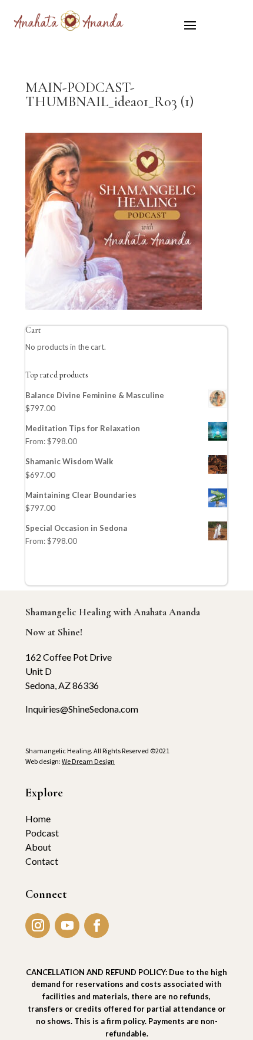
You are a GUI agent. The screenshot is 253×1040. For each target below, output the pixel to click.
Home (38, 818)
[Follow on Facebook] (96, 925)
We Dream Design (88, 761)
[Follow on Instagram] (37, 925)
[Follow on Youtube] (67, 925)
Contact (41, 861)
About (38, 846)
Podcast (42, 832)
